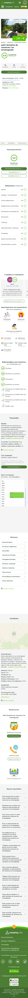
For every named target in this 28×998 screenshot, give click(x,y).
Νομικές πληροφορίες (18, 989)
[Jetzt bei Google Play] (14, 984)
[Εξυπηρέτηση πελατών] (19, 3)
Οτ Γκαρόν (15, 88)
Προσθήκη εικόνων (13, 176)
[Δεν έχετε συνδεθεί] (25, 3)
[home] (14, 932)
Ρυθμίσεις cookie (7, 992)
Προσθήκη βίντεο (14, 172)
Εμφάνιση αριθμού (14, 759)
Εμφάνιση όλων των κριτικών (13, 301)
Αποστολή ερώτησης (13, 72)
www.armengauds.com (14, 778)
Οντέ (9, 88)
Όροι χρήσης (7, 989)
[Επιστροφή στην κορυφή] (14, 927)
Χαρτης (16, 6)
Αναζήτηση (8, 6)
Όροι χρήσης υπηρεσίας (19, 992)
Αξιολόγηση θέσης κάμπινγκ (13, 168)
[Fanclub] (24, 7)
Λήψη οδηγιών (5, 697)
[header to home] (7, 2)
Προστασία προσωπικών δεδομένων (14, 991)
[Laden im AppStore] (14, 980)
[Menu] (2, 6)
